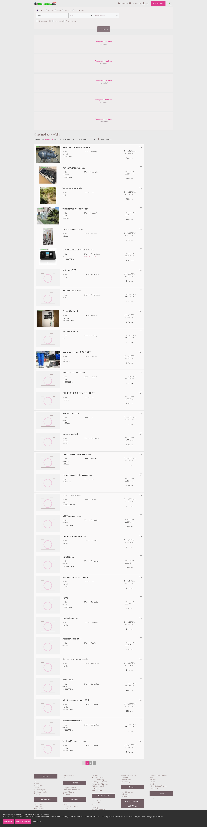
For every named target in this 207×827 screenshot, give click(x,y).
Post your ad (158, 3)
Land (65, 777)
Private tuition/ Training (158, 786)
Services (153, 780)
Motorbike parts (40, 790)
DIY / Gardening (98, 780)
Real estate (45, 799)
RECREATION (103, 796)
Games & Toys (126, 780)
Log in (147, 3)
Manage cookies (23, 821)
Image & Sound (68, 792)
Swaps (59, 10)
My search (124, 3)
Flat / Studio (38, 806)
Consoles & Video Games (72, 790)
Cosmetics (96, 788)
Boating (37, 794)
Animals (95, 807)
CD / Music (96, 803)
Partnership (125, 794)
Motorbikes (38, 785)
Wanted (50, 10)
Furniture (66, 804)
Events (152, 784)
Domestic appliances (70, 806)
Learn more (36, 821)
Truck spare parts (40, 792)
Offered (41, 10)
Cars (35, 781)
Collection (124, 777)
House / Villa (38, 804)
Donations (67, 10)
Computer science (69, 787)
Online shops (79, 10)
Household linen (98, 777)
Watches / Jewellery (99, 786)
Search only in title (45, 21)
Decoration (96, 775)
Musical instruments (128, 775)
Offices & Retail (68, 775)
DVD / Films (96, 800)
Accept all (8, 821)
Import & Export (127, 792)
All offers (37, 139)
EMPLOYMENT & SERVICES (132, 803)
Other (161, 793)
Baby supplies (97, 790)
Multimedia (75, 783)
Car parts (37, 787)
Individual (49, 139)
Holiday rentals (39, 808)
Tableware (66, 808)
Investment (125, 796)
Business (132, 787)
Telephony (67, 794)
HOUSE (74, 799)
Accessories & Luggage (100, 784)
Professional (69, 139)
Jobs (151, 777)
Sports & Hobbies (98, 809)
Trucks (36, 783)
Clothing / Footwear (99, 782)
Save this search (106, 139)
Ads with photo (71, 21)
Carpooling (154, 788)
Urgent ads (59, 21)
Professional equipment (158, 775)
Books (94, 805)
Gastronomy (125, 782)
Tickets (152, 782)
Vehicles (45, 776)
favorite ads (136, 3)
